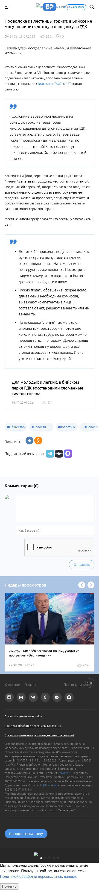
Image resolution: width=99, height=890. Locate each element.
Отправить (82, 564)
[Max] (68, 453)
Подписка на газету (78, 685)
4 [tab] (54, 858)
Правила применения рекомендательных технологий (39, 735)
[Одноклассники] (38, 440)
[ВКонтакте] (29, 440)
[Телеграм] (49, 454)
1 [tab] (41, 858)
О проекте (12, 685)
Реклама (30, 685)
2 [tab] (45, 858)
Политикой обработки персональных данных (38, 876)
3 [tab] (49, 858)
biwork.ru (65, 772)
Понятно (9, 886)
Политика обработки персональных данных (33, 725)
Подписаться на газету (26, 834)
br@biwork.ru (48, 785)
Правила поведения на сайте (23, 716)
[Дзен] (58, 454)
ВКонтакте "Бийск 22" (54, 84)
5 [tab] (58, 858)
